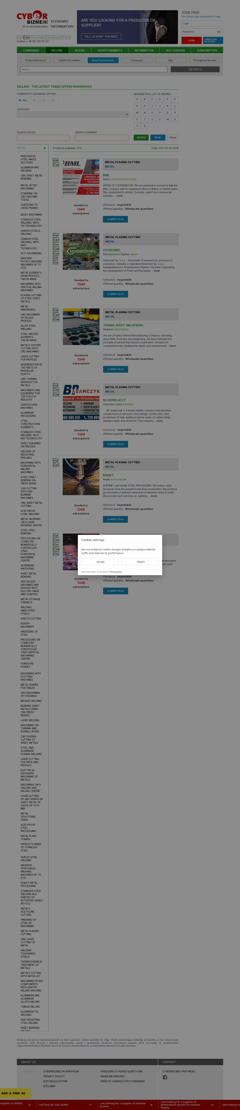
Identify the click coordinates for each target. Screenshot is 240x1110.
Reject (141, 561)
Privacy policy (116, 572)
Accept (101, 561)
